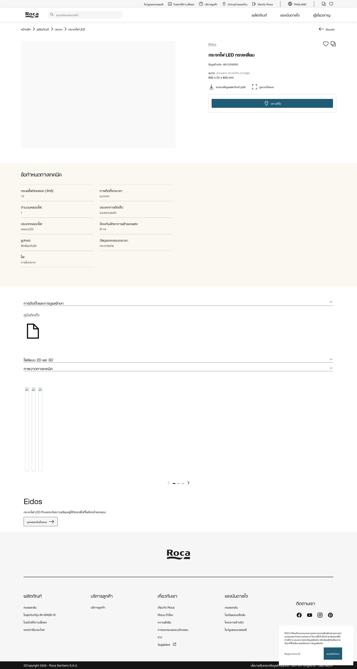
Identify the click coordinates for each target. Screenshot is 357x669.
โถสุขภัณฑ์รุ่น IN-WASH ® (40, 614)
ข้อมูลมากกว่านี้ (292, 653)
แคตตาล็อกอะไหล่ (34, 629)
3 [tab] (182, 483)
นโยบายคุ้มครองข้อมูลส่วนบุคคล (270, 665)
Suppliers (164, 644)
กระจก (58, 29)
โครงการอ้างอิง (234, 622)
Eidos (33, 500)
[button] (52, 14)
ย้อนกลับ (330, 29)
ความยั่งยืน (164, 622)
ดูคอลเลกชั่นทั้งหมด (37, 521)
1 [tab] (174, 483)
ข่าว (160, 637)
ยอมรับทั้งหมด (333, 653)
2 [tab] (178, 483)
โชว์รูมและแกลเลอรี (236, 629)
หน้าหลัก (26, 29)
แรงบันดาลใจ (290, 14)
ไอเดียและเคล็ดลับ (235, 614)
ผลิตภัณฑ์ (259, 14)
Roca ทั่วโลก (165, 614)
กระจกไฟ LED (76, 29)
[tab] (178, 303)
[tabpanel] (27, 432)
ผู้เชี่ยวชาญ (321, 14)
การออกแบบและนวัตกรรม (173, 629)
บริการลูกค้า (102, 595)
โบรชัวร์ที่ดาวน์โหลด (35, 622)
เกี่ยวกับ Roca (166, 607)
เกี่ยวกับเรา (167, 595)
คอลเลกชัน (30, 607)
